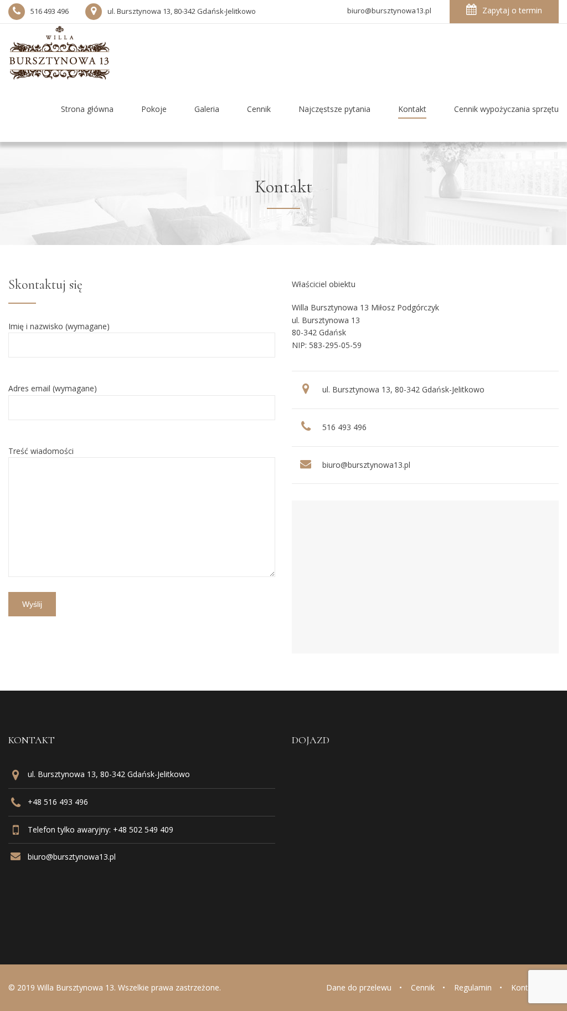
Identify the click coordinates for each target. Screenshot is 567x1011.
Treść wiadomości (41, 451)
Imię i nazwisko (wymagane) (59, 326)
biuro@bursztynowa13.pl (366, 464)
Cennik (423, 987)
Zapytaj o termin (512, 10)
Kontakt (525, 987)
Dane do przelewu (358, 987)
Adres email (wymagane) (52, 388)
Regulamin (473, 987)
